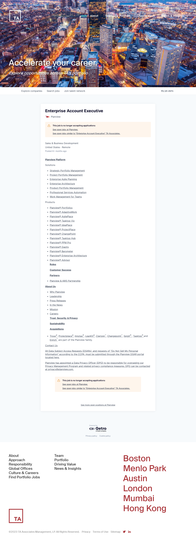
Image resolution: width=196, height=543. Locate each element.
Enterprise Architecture (62, 183)
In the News (56, 304)
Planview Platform (55, 159)
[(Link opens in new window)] (124, 532)
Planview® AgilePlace (61, 216)
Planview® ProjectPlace (62, 229)
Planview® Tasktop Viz (62, 220)
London (137, 489)
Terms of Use (100, 532)
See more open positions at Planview (98, 405)
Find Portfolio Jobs (24, 477)
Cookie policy (104, 436)
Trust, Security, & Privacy (64, 318)
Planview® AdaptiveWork (63, 212)
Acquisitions (57, 329)
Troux (53, 336)
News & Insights (67, 468)
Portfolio (61, 460)
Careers (54, 313)
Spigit (128, 336)
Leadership (56, 296)
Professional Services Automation (68, 192)
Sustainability (57, 323)
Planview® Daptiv (59, 247)
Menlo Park (144, 468)
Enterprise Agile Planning (63, 179)
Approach (17, 460)
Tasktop (138, 336)
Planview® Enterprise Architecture (68, 255)
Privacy (86, 532)
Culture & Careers (23, 473)
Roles (53, 264)
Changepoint (114, 336)
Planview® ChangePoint (63, 233)
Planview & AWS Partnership (65, 280)
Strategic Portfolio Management (67, 170)
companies (31, 90)
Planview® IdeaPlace (61, 225)
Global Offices (20, 468)
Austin (135, 478)
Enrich (54, 339)
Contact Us (51, 345)
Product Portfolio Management (67, 187)
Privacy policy (91, 436)
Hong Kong (144, 508)
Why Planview (57, 291)
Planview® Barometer (61, 251)
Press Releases (58, 300)
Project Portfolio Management (66, 174)
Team (59, 456)
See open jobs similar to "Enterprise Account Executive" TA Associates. (86, 133)
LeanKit (90, 336)
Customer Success (60, 269)
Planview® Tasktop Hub (63, 238)
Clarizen (101, 336)
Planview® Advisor (60, 260)
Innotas (79, 336)
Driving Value (65, 464)
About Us (50, 286)
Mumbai (138, 498)
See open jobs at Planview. (65, 129)
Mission (54, 309)
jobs (53, 90)
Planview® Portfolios (61, 207)
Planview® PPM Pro (60, 242)
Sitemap (116, 532)
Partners (55, 275)
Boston (137, 459)
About (14, 456)
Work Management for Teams (66, 196)
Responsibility (20, 464)
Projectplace (66, 336)
